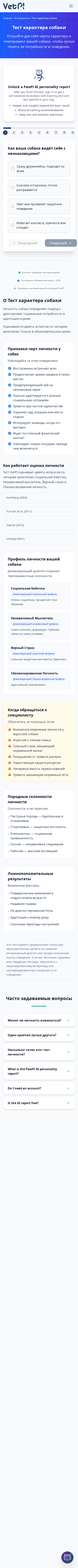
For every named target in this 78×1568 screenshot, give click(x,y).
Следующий (58, 243)
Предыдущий (27, 243)
